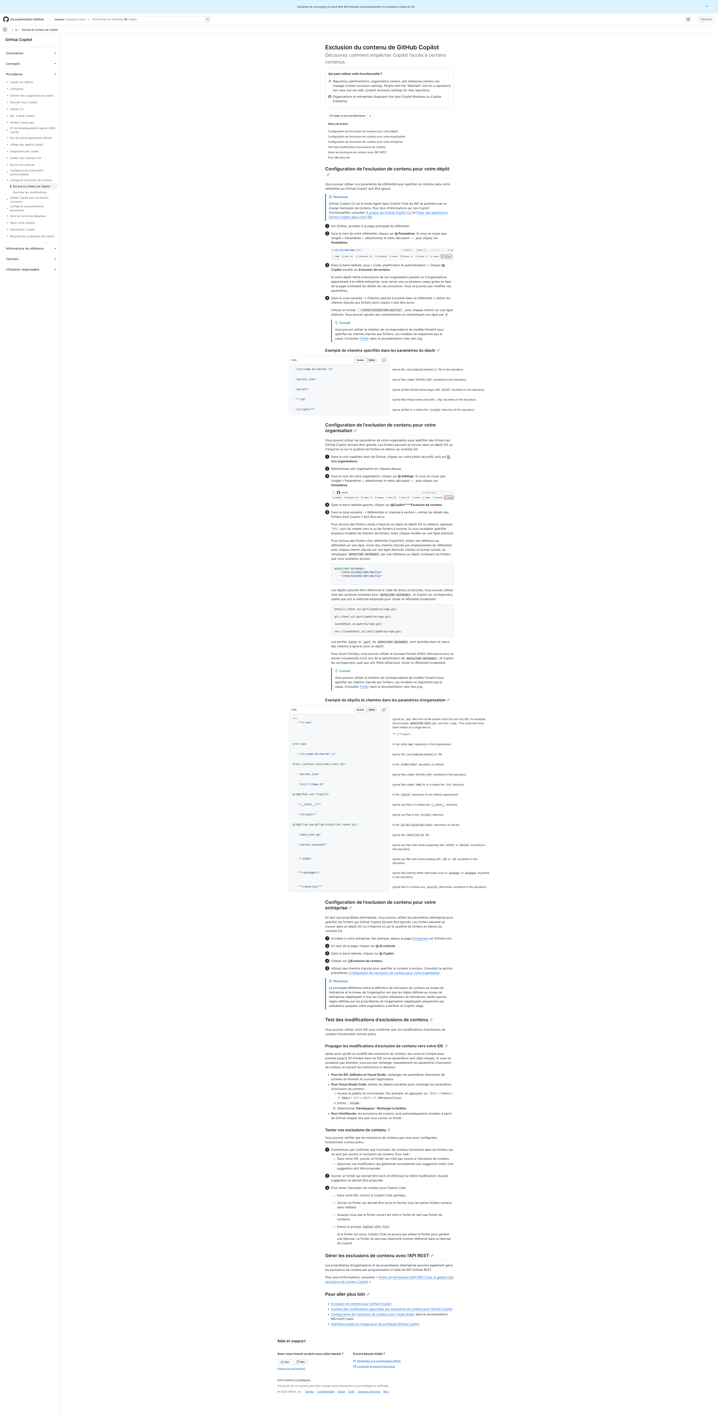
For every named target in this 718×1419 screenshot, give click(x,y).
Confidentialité (326, 1391)
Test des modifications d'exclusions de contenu (376, 1019)
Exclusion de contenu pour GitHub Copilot (361, 1304)
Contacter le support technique (376, 1366)
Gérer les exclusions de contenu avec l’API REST (377, 1255)
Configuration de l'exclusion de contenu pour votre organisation (394, 973)
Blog (386, 1391)
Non (302, 1361)
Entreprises (420, 938)
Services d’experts (369, 1391)
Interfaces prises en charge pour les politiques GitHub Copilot (375, 1324)
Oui (287, 1361)
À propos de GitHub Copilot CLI (389, 212)
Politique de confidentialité (291, 1368)
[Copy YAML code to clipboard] (384, 360)
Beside (360, 360)
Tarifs (351, 1391)
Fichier (364, 338)
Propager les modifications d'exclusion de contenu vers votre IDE (384, 1046)
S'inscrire (706, 19)
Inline (372, 360)
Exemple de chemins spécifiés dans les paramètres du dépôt (380, 350)
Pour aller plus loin (345, 1294)
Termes (309, 1391)
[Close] (707, 6)
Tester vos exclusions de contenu (355, 1130)
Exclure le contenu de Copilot (40, 29)
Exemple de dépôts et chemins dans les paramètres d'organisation (385, 700)
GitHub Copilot (18, 39)
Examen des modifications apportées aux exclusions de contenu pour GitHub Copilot (391, 1309)
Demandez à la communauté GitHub (379, 1361)
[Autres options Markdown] (370, 116)
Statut (341, 1391)
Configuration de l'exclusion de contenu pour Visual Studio (373, 1314)
